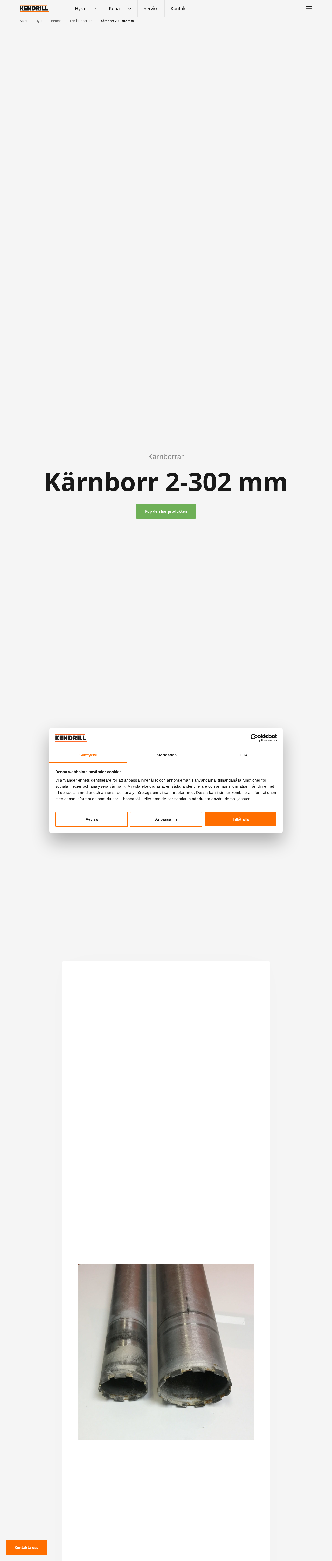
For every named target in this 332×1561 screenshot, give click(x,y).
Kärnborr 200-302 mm (117, 21)
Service (151, 8)
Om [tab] (243, 755)
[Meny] (309, 8)
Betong (56, 21)
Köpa (114, 8)
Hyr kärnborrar (81, 21)
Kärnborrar (166, 456)
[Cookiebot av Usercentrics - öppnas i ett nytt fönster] (254, 738)
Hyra (80, 8)
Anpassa (163, 819)
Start (23, 21)
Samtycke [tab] (88, 755)
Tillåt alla (241, 819)
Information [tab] (166, 755)
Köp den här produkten (166, 511)
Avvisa (92, 819)
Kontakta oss (26, 1547)
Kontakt (179, 8)
